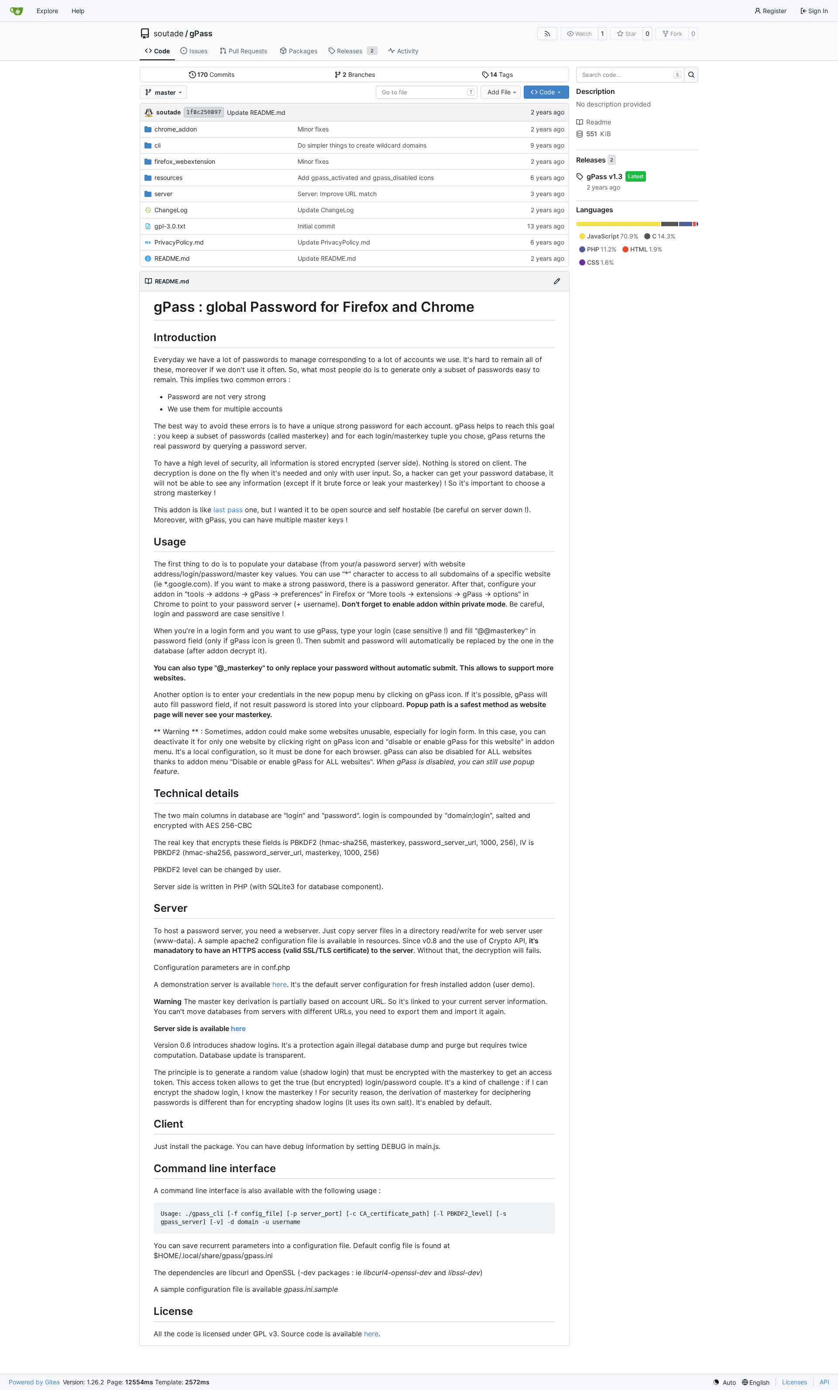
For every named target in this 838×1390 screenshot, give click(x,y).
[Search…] (691, 75)
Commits (215, 74)
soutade (168, 33)
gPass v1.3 (604, 176)
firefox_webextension (185, 161)
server (163, 193)
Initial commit (316, 226)
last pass (228, 509)
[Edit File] (557, 281)
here (279, 984)
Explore (47, 10)
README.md (172, 258)
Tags (501, 74)
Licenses (794, 1382)
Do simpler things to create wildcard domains (362, 145)
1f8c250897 (203, 112)
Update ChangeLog (326, 210)
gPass (201, 33)
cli (158, 145)
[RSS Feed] (547, 33)
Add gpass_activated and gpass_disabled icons (366, 177)
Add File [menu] (499, 92)
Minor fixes (313, 129)
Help (78, 10)
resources (168, 177)
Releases (591, 159)
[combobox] (426, 92)
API (824, 1382)
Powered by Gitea (34, 1382)
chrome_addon (176, 129)
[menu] (724, 1382)
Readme (598, 122)
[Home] (16, 11)
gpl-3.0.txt (170, 226)
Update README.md (256, 112)
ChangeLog (171, 210)
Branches (359, 74)
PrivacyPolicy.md (179, 242)
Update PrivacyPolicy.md (334, 242)
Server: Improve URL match (337, 193)
